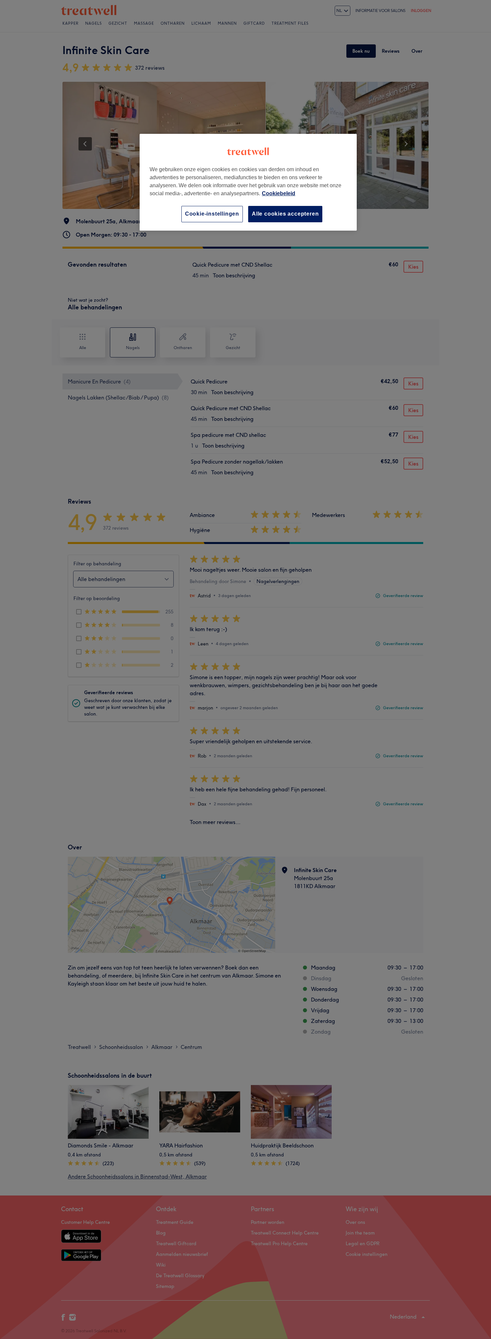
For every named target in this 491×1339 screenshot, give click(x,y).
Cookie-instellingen (212, 214)
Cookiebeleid (278, 193)
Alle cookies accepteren (285, 214)
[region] (248, 182)
